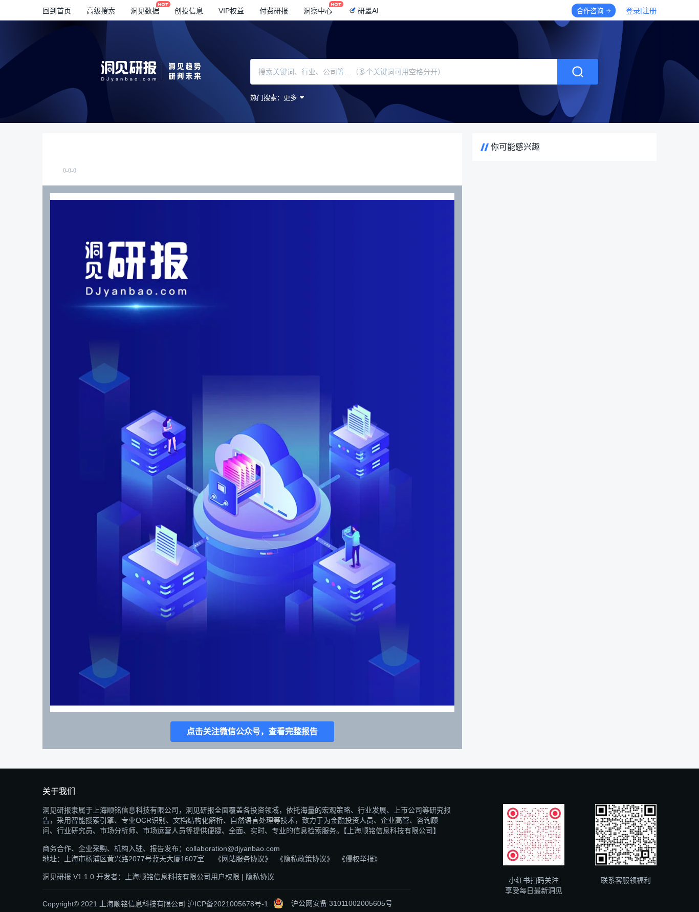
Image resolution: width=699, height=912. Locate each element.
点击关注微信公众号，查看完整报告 (252, 731)
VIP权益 (231, 11)
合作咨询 (590, 11)
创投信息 (188, 11)
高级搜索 (100, 11)
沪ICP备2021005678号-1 (227, 904)
